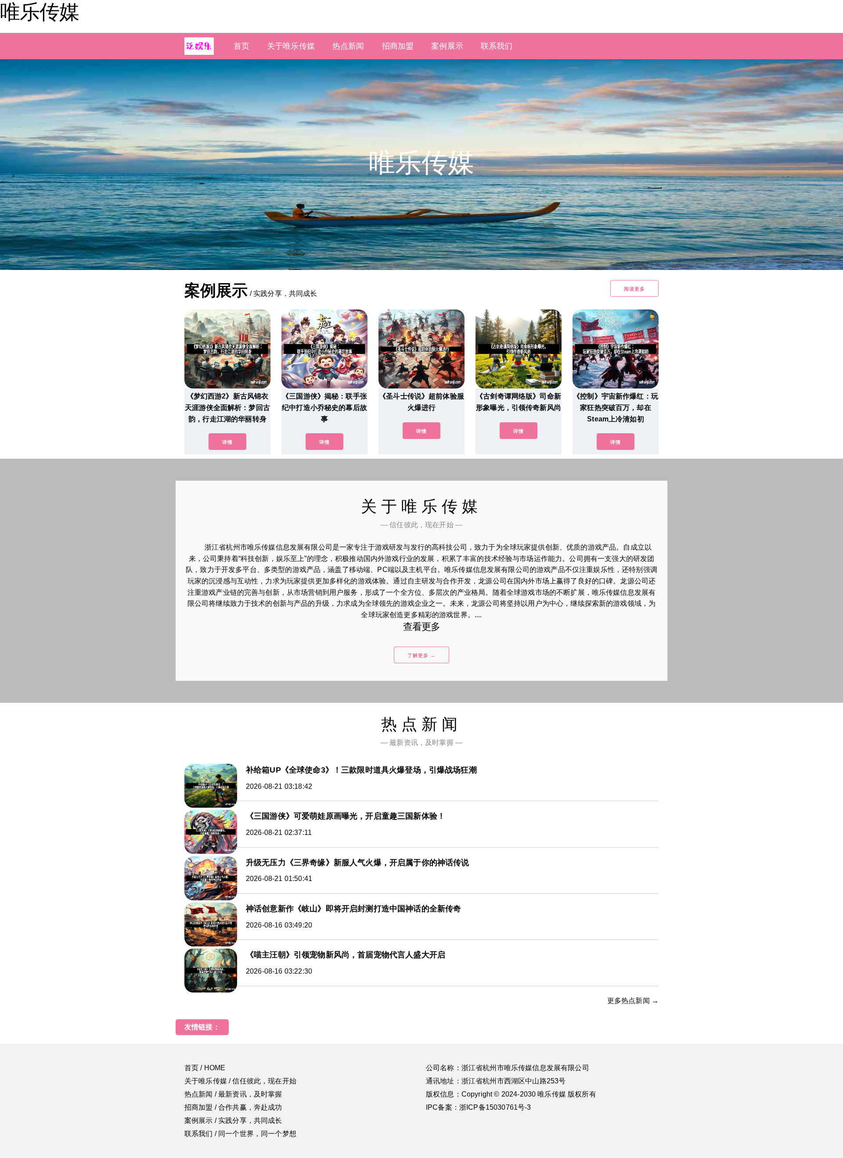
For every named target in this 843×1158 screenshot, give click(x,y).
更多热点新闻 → (633, 1000)
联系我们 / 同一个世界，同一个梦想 (240, 1133)
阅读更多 (634, 288)
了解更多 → (421, 655)
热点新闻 (348, 46)
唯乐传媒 (39, 11)
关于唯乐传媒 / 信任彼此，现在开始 (240, 1081)
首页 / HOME (204, 1068)
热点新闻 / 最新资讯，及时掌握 (233, 1094)
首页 (241, 46)
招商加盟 (398, 46)
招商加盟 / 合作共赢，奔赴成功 (233, 1107)
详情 (227, 442)
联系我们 (497, 46)
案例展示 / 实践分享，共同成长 (233, 1120)
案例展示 (447, 46)
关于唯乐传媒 (291, 46)
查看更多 (421, 626)
